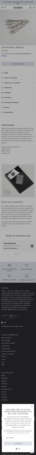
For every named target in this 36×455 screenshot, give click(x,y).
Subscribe (18, 443)
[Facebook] (16, 448)
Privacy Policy (27, 430)
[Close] (32, 406)
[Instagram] (19, 448)
